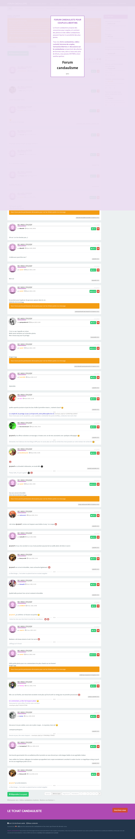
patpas (90, 696)
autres (94, 217)
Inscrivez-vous (120, 810)
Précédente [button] (75, 793)
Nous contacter (33, 823)
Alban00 (78, 217)
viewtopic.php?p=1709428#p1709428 (43, 735)
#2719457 (96, 373)
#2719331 (96, 266)
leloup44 (22, 584)
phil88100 (22, 605)
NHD (89, 504)
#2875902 (96, 651)
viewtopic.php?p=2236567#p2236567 (66, 414)
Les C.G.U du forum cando (17, 823)
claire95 (88, 217)
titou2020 (83, 217)
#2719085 (96, 244)
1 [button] (81, 793)
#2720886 (96, 555)
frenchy (22, 685)
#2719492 (96, 423)
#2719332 (96, 287)
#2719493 (96, 449)
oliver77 (88, 311)
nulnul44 (94, 468)
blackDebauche (24, 453)
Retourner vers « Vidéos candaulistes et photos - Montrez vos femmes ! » (31, 800)
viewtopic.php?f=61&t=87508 (18, 705)
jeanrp (21, 716)
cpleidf (94, 259)
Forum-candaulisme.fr (13, 830)
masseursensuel (24, 426)
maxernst (87, 675)
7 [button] (93, 793)
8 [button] (96, 793)
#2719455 (96, 344)
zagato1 (22, 630)
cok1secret (84, 504)
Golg (80, 504)
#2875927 (96, 682)
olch (76, 366)
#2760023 (96, 602)
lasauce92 (93, 337)
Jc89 (81, 675)
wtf (84, 311)
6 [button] (90, 793)
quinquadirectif (79, 311)
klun (83, 675)
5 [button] (87, 793)
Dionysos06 (23, 558)
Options (48, 793)
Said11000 (22, 377)
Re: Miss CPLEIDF (25, 225)
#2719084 (96, 225)
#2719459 (96, 395)
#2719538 (96, 480)
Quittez (67, 73)
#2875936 (96, 712)
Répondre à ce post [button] (19, 794)
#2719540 (96, 511)
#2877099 (96, 770)
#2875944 (96, 742)
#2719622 (96, 533)
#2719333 (96, 318)
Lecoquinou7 (23, 746)
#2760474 (96, 626)
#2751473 (96, 580)
